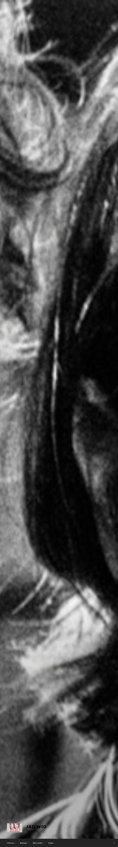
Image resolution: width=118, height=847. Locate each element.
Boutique (23, 843)
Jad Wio (36, 826)
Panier (50, 843)
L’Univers (10, 843)
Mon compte (37, 843)
